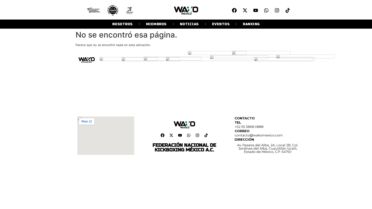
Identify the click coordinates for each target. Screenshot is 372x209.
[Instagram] (277, 10)
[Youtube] (255, 10)
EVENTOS (221, 24)
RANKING (251, 24)
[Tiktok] (287, 10)
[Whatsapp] (266, 10)
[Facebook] (234, 10)
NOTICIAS (189, 24)
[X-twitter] (245, 10)
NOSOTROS (122, 24)
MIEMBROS (156, 24)
